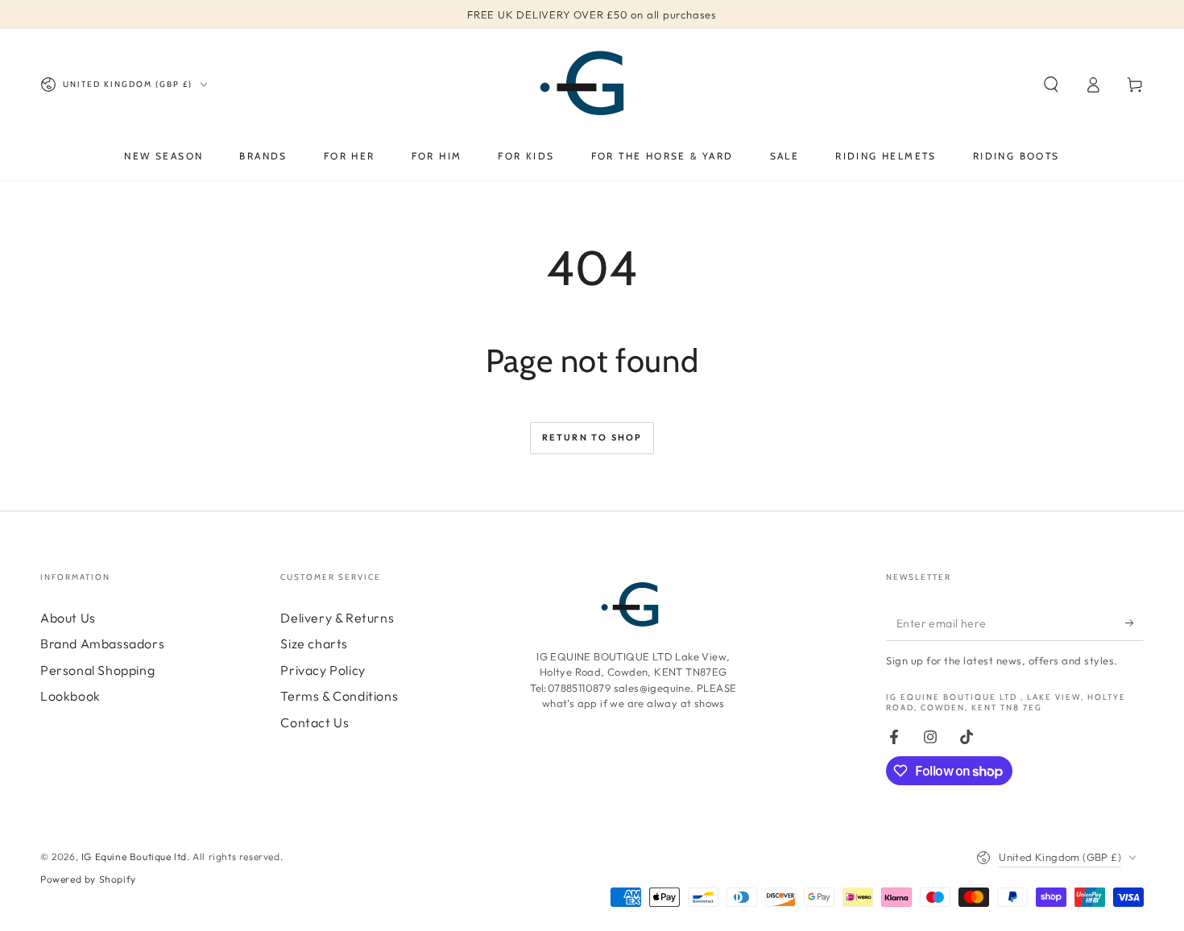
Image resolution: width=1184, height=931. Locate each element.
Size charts (314, 643)
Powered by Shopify (88, 879)
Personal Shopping (97, 670)
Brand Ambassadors (102, 643)
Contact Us (314, 722)
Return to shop (592, 437)
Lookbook (70, 696)
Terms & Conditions (339, 696)
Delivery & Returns (337, 618)
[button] (1051, 84)
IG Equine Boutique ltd (134, 856)
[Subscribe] (1134, 622)
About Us (68, 618)
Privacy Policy (322, 670)
